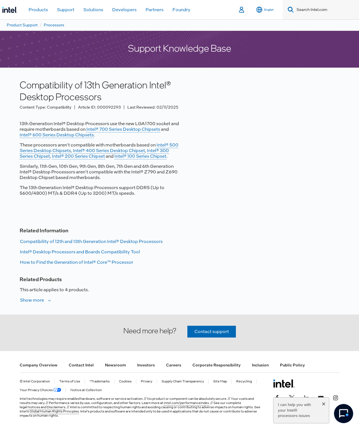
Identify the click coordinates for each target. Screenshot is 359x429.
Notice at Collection (86, 390)
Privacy (146, 381)
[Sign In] (242, 10)
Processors (54, 24)
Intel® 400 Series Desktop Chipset (109, 150)
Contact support (211, 331)
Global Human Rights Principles (54, 411)
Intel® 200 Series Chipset (78, 156)
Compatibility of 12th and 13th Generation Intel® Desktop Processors (91, 241)
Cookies (125, 381)
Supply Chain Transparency (183, 381)
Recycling (244, 381)
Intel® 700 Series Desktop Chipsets (123, 129)
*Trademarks (99, 381)
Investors (146, 365)
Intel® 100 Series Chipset (140, 156)
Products (38, 10)
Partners (155, 10)
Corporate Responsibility (216, 365)
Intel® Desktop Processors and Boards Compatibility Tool (80, 252)
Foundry (181, 10)
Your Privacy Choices (36, 390)
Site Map (220, 381)
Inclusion (260, 365)
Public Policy (292, 365)
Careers (173, 365)
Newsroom (115, 365)
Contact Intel (81, 365)
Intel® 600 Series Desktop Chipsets (57, 135)
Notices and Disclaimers (46, 407)
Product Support (22, 24)
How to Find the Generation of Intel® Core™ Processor (76, 262)
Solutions (93, 10)
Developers (124, 10)
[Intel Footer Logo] (284, 383)
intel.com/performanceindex (186, 403)
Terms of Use (69, 381)
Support (65, 10)
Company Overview (38, 365)
